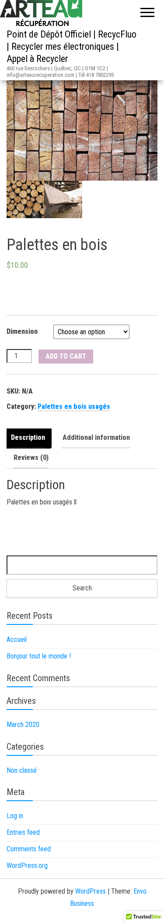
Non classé (22, 770)
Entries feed (23, 832)
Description (28, 437)
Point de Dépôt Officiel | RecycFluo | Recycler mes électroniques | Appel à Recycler (71, 46)
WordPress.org (27, 865)
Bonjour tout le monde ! (39, 656)
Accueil (17, 639)
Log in (15, 816)
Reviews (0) (31, 457)
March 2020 (23, 724)
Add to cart (65, 356)
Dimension (22, 331)
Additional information (96, 437)
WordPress (90, 891)
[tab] (30, 438)
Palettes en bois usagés (74, 406)
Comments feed (29, 849)
